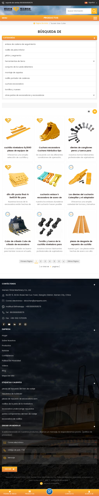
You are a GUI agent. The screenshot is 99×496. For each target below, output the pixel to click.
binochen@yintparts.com (35, 300)
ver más (18, 256)
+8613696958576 (33, 306)
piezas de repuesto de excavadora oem (19, 398)
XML (46, 480)
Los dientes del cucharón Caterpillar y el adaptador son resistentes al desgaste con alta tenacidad (81, 199)
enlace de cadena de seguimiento (20, 44)
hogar (4, 335)
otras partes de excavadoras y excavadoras (24, 95)
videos (5, 365)
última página (73, 261)
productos (6, 345)
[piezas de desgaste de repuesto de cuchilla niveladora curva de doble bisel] (81, 225)
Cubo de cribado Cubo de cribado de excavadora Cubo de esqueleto (18, 244)
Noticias (5, 350)
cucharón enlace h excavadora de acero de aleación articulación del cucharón (49, 199)
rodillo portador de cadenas (17, 78)
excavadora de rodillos (12, 418)
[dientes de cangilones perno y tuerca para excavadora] (81, 131)
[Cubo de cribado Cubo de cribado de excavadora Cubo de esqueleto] (18, 225)
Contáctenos (8, 355)
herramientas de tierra (15, 61)
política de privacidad (11, 360)
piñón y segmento (13, 55)
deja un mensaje (49, 491)
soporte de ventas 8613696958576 (19, 3)
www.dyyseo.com (36, 480)
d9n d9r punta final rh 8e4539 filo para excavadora (18, 197)
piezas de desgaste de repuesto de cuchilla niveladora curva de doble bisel (81, 246)
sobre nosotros (8, 340)
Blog (4, 370)
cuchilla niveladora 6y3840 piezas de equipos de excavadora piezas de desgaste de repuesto (17, 152)
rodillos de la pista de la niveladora (17, 403)
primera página (26, 261)
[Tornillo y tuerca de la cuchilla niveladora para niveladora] (49, 225)
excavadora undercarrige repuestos (18, 408)
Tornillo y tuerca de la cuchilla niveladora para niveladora (49, 244)
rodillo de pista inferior (15, 49)
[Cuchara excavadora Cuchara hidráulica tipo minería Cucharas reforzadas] (49, 131)
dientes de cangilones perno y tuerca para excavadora (81, 150)
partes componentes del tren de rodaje (19, 413)
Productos (51, 17)
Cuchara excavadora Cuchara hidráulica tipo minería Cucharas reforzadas (49, 152)
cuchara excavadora (14, 83)
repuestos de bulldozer (12, 393)
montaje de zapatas (14, 72)
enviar (8, 469)
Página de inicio (42, 23)
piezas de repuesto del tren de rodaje (18, 388)
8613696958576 (17, 312)
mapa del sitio (8, 375)
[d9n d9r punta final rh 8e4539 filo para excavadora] (18, 178)
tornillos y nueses (12, 89)
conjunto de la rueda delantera (19, 66)
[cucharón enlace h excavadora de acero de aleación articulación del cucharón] (49, 178)
